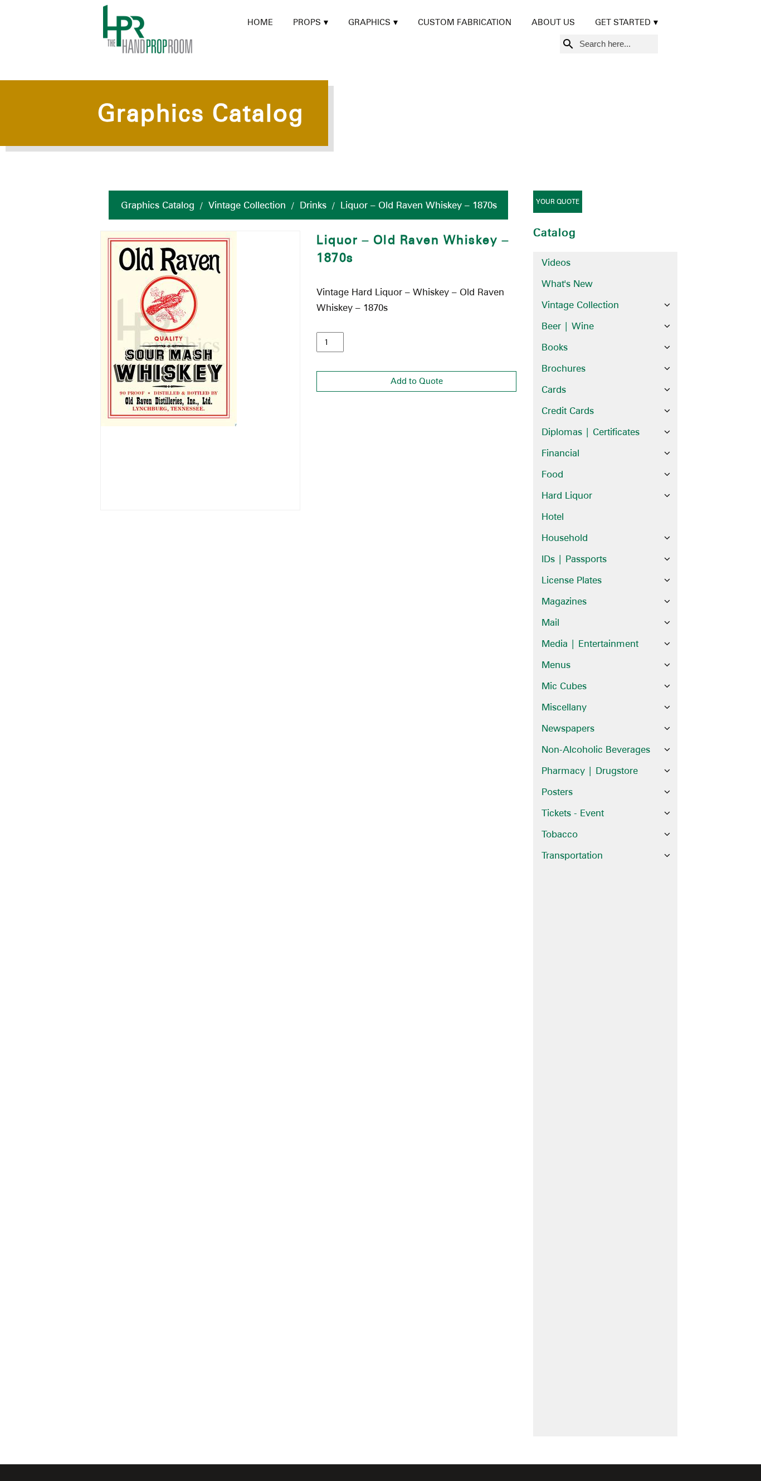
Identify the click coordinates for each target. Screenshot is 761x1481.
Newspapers (568, 728)
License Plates (572, 580)
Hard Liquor (567, 495)
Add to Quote (417, 381)
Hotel (553, 516)
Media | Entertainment (590, 643)
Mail (550, 622)
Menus (556, 664)
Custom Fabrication (464, 22)
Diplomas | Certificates (591, 431)
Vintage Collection (247, 205)
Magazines (564, 601)
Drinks (313, 205)
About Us (553, 22)
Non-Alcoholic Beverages (596, 749)
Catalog (554, 232)
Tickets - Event (573, 813)
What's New (567, 283)
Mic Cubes (564, 685)
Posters (557, 791)
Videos (556, 262)
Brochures (564, 368)
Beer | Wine (568, 326)
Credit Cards (568, 410)
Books (555, 347)
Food (552, 474)
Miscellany (564, 707)
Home (260, 22)
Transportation (572, 855)
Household (565, 537)
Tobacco (560, 834)
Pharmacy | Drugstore (590, 770)
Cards (554, 389)
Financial (560, 453)
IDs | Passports (574, 558)
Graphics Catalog (157, 205)
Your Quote (557, 201)
